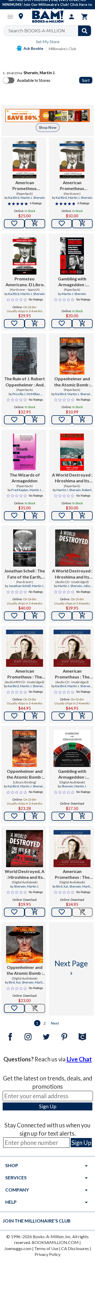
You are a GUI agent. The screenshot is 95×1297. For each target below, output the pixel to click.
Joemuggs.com (17, 1248)
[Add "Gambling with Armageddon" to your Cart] (82, 323)
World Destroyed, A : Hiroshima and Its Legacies (24, 874)
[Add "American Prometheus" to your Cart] (35, 716)
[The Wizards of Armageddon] (24, 452)
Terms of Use (46, 1248)
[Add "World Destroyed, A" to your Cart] (35, 912)
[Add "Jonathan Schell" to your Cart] (35, 615)
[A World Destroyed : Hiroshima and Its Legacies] (72, 452)
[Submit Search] (84, 30)
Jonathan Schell (20, 586)
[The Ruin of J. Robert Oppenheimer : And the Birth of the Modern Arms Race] (24, 356)
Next (55, 1023)
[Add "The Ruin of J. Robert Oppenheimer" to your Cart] (35, 419)
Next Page (71, 968)
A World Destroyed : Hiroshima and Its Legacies (72, 478)
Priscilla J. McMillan (26, 394)
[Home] (47, 17)
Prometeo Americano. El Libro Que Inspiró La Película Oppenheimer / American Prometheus (25, 282)
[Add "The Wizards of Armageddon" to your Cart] (35, 515)
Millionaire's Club (62, 48)
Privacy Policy (47, 1254)
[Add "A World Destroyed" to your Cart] (82, 515)
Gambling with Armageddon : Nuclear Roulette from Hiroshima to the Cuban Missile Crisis (72, 282)
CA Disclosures (75, 1248)
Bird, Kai (62, 886)
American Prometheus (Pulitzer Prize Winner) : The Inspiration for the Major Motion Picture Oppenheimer (24, 186)
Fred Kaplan (19, 490)
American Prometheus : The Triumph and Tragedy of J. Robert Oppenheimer (24, 674)
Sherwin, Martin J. (74, 786)
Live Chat (79, 1059)
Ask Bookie (33, 48)
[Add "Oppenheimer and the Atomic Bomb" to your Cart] (82, 419)
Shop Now (47, 127)
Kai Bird (13, 198)
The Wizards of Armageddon (25, 477)
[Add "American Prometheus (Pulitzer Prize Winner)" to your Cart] (35, 223)
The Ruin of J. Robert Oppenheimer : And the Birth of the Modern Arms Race (24, 382)
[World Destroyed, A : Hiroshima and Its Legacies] (24, 848)
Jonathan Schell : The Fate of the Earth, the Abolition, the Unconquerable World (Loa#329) (24, 574)
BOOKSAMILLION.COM (55, 1242)
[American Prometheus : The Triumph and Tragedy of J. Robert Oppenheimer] (24, 648)
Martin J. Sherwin (33, 198)
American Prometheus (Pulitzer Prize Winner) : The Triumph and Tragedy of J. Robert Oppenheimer (72, 186)
